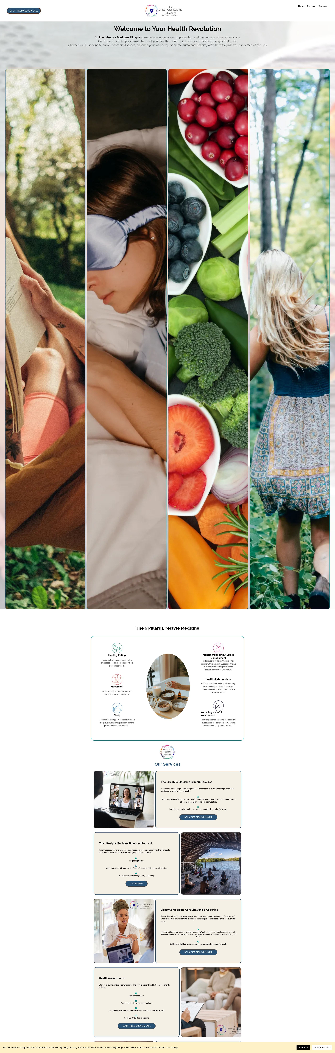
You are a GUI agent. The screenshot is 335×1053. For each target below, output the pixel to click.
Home (301, 6)
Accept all (303, 1047)
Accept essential (322, 1047)
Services (311, 6)
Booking (323, 6)
